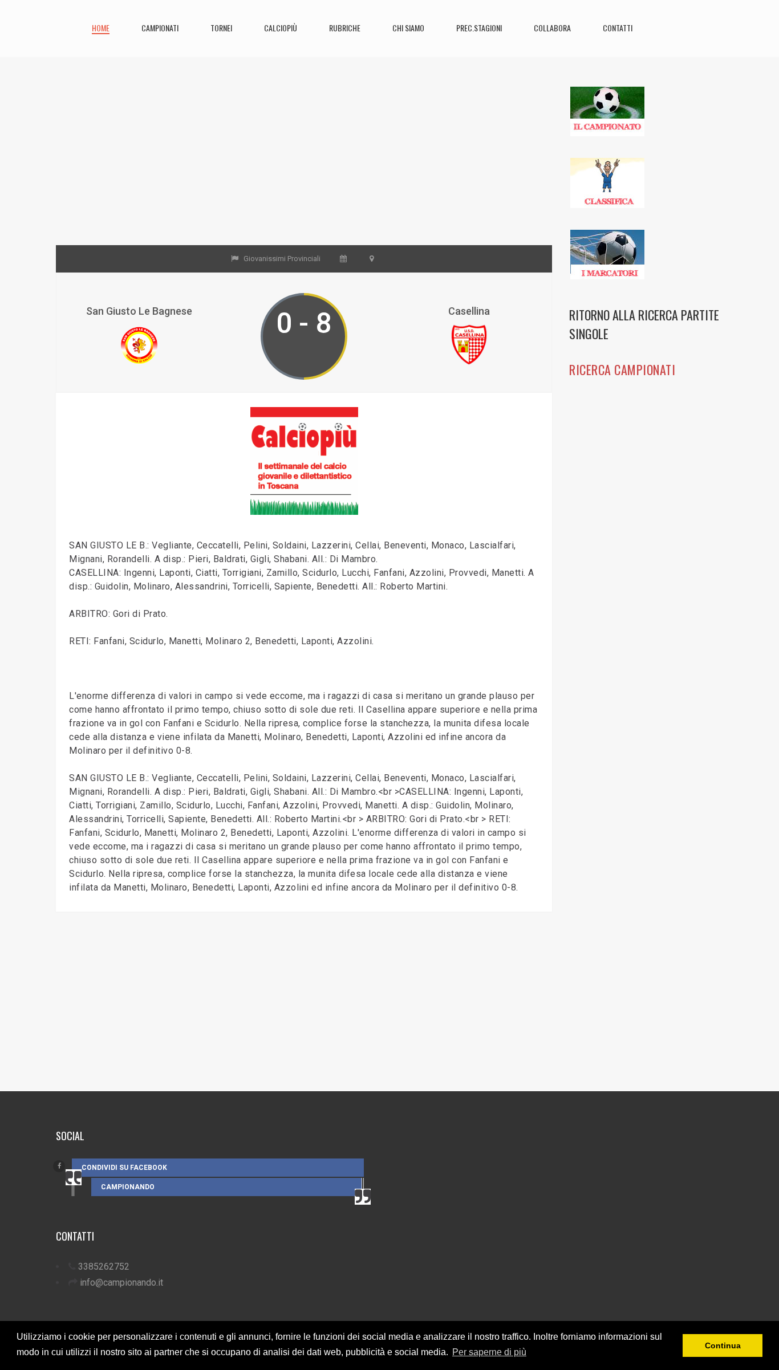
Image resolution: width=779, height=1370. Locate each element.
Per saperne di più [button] (489, 1352)
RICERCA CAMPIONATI (622, 369)
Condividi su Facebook (124, 1168)
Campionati (159, 28)
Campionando (128, 1187)
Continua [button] (723, 1345)
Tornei (221, 28)
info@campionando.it (121, 1282)
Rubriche (344, 28)
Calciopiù (280, 28)
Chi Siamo (408, 28)
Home (100, 28)
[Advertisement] (304, 165)
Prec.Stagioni (479, 28)
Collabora (552, 28)
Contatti (617, 28)
